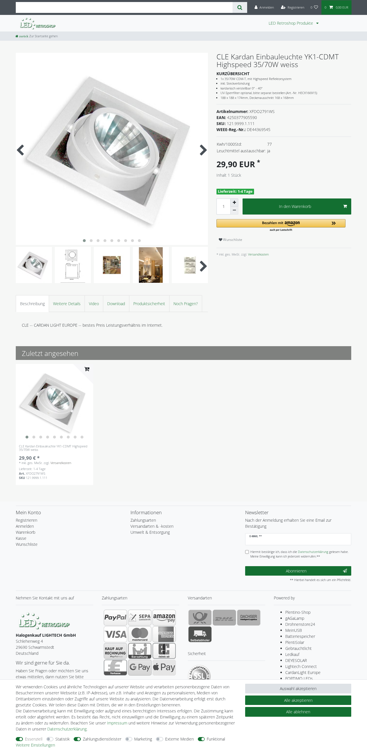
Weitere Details (67, 303)
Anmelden (25, 526)
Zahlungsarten (143, 520)
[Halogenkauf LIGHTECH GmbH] (44, 620)
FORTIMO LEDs (299, 678)
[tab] (32, 303)
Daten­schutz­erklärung (67, 729)
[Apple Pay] (164, 667)
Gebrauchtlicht (298, 648)
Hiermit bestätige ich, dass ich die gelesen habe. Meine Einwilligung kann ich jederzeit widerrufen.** (299, 554)
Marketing (143, 739)
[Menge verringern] (234, 210)
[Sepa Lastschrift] (140, 617)
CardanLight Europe (303, 672)
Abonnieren (296, 571)
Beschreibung (32, 303)
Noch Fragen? (185, 303)
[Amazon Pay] (164, 617)
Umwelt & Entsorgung (150, 532)
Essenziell (33, 739)
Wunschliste (232, 239)
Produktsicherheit (149, 303)
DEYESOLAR (296, 660)
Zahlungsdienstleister (102, 739)
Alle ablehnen (298, 711)
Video (94, 303)
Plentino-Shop (298, 612)
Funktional (216, 739)
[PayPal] (115, 617)
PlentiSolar (294, 642)
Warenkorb (25, 532)
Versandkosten (258, 254)
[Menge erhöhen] (234, 202)
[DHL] (224, 617)
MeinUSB (293, 630)
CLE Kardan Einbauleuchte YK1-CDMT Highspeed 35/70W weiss (53, 448)
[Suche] (240, 7)
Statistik (62, 739)
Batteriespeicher (300, 636)
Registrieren (26, 520)
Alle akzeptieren (298, 700)
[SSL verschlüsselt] (199, 676)
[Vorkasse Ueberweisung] (115, 667)
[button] (280, 225)
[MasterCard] (140, 634)
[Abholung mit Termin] (200, 634)
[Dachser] (249, 617)
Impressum (117, 723)
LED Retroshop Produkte (291, 23)
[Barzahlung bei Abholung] (140, 650)
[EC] (164, 650)
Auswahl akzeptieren (298, 688)
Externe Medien (179, 739)
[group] (54, 402)
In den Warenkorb (295, 206)
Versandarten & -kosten (151, 526)
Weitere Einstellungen (35, 745)
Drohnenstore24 (300, 624)
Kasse (21, 538)
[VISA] (115, 634)
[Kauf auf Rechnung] (115, 650)
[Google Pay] (140, 667)
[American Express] (164, 634)
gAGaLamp (294, 618)
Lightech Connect (301, 666)
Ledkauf (292, 654)
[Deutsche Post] (200, 617)
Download (116, 303)
